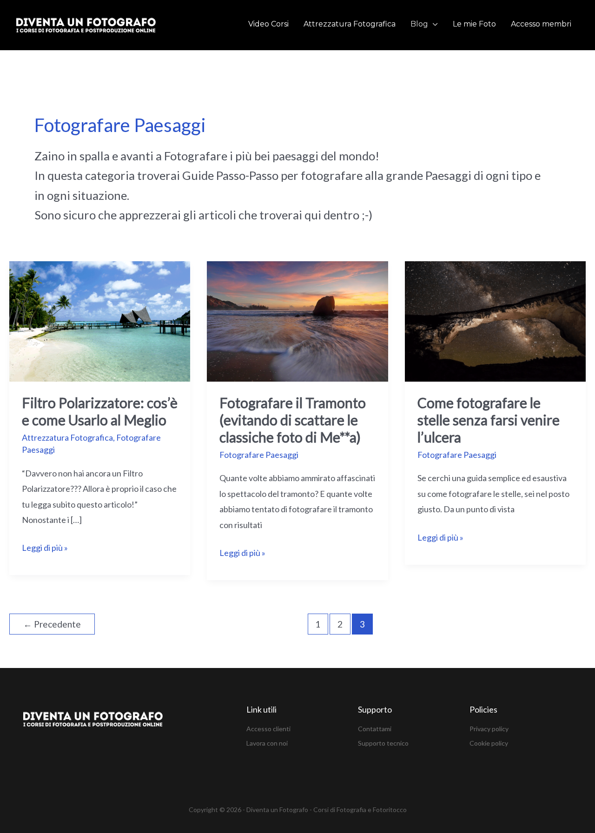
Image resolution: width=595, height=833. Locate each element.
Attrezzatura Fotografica (350, 24)
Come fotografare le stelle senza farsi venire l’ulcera (488, 419)
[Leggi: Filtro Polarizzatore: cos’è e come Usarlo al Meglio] (99, 320)
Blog (419, 24)
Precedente (52, 624)
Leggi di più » (45, 546)
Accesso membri (541, 24)
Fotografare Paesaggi (258, 455)
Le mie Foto (474, 24)
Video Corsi (268, 24)
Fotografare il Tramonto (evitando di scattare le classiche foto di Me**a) (292, 419)
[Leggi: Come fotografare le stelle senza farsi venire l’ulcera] (495, 320)
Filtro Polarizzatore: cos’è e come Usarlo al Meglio (100, 411)
